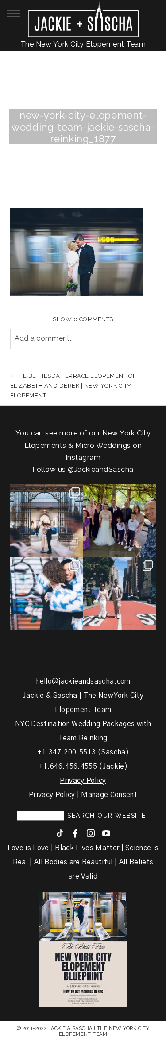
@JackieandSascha (101, 469)
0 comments (83, 319)
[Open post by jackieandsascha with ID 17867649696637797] (119, 520)
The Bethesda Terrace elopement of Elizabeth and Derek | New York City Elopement (73, 386)
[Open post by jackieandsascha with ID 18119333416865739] (119, 593)
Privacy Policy (83, 780)
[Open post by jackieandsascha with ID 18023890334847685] (46, 593)
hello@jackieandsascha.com (83, 681)
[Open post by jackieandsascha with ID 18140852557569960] (46, 520)
